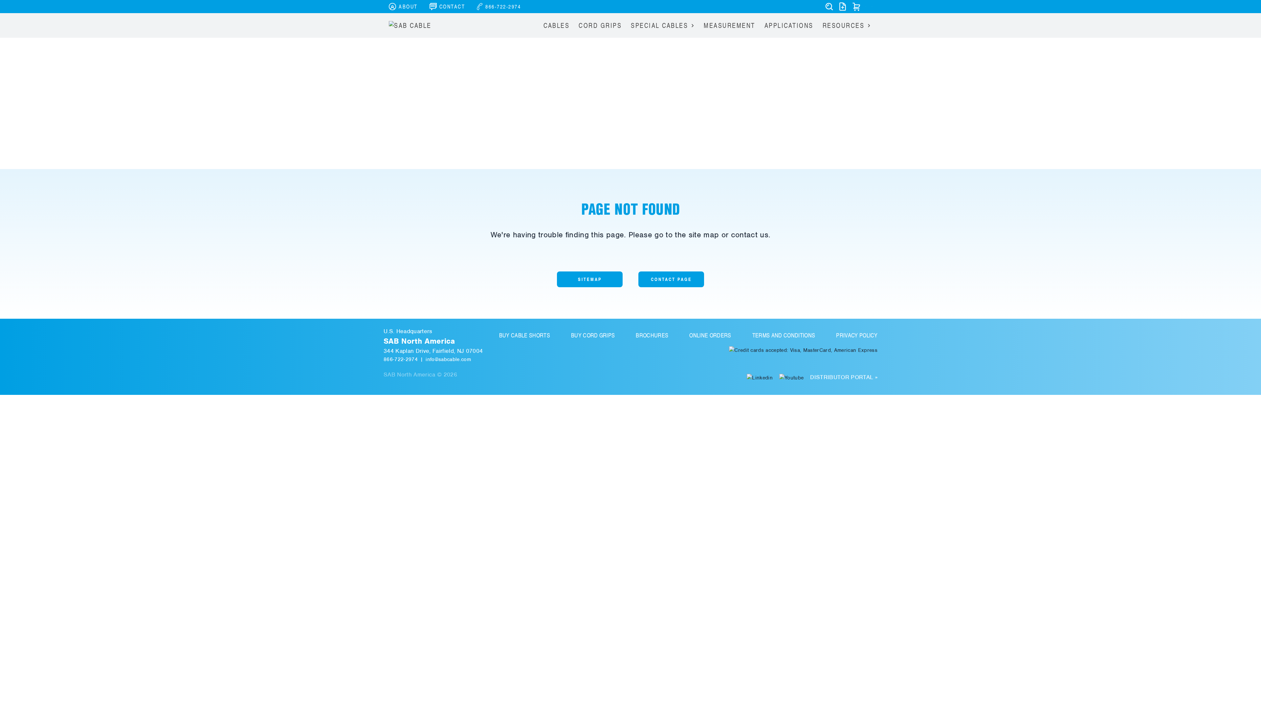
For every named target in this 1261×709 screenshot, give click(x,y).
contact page (671, 279)
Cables (556, 25)
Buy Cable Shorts (524, 335)
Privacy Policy (856, 335)
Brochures (652, 335)
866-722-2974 (401, 359)
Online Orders (710, 335)
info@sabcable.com (448, 359)
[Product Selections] (842, 6)
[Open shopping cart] (856, 6)
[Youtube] (791, 377)
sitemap (590, 279)
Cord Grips (600, 25)
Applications (788, 25)
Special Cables (659, 25)
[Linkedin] (760, 377)
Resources (844, 25)
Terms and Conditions (783, 335)
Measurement (729, 25)
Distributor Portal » (843, 377)
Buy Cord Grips (593, 335)
